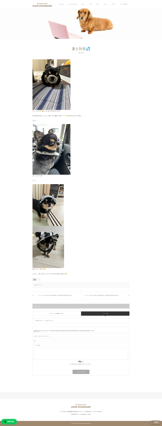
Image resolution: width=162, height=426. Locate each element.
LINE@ (113, 4)
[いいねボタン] (34, 279)
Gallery (83, 4)
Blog (98, 4)
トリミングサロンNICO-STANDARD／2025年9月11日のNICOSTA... (55, 295)
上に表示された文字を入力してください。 (81, 364)
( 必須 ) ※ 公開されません (41, 336)
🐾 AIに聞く (155, 422)
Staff (90, 4)
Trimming (61, 4)
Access (105, 4)
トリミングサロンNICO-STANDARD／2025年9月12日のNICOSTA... (102, 295)
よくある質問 (123, 4)
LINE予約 (9, 421)
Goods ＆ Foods (72, 4)
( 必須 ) (37, 331)
